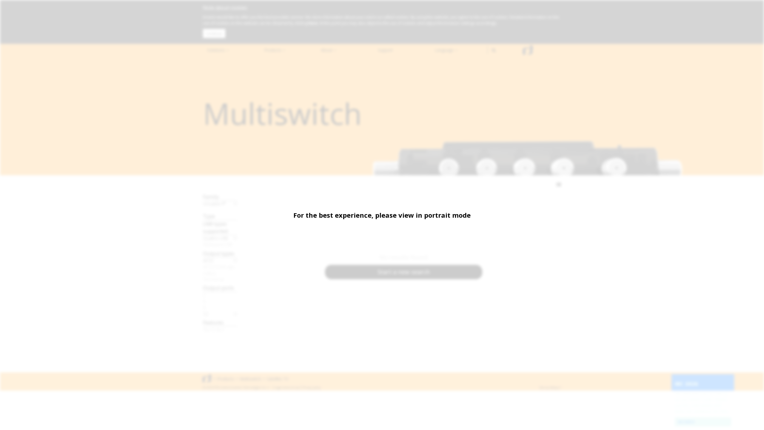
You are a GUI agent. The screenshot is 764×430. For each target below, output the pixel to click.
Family (211, 196)
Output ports (218, 287)
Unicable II (214, 204)
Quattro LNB (215, 238)
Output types (218, 253)
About (327, 50)
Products (273, 50)
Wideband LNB (217, 244)
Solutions (216, 50)
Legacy (209, 273)
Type (209, 216)
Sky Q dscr (214, 329)
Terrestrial (213, 279)
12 (205, 314)
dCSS (208, 260)
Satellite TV (277, 379)
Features (213, 322)
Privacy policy (312, 388)
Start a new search (404, 272)
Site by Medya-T (550, 388)
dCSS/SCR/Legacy (220, 267)
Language (445, 50)
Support (385, 50)
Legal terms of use (287, 388)
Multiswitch (250, 379)
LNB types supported (215, 227)
